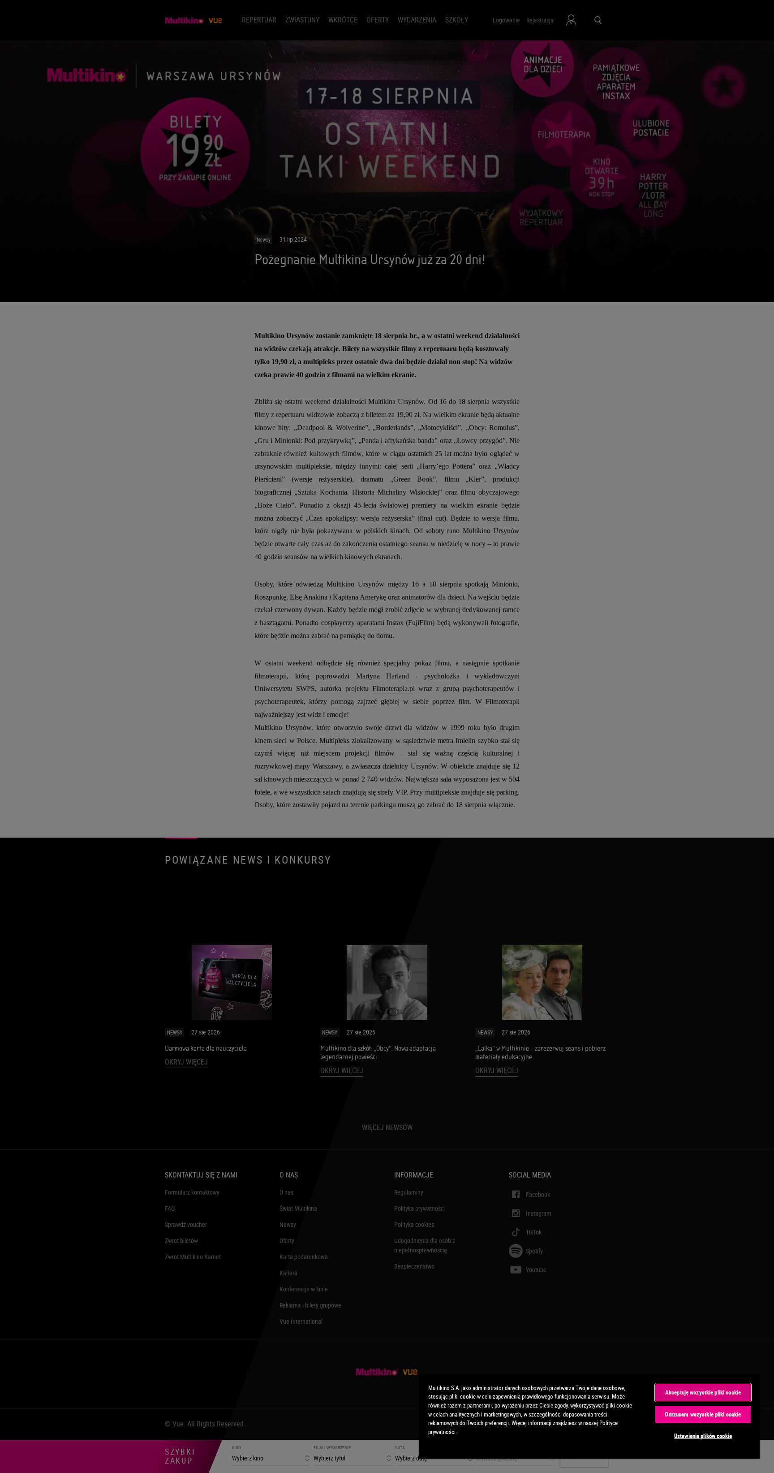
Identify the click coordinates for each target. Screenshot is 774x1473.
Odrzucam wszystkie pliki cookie (703, 1414)
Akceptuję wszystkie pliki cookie (703, 1392)
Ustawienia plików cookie (703, 1436)
